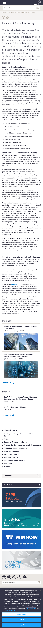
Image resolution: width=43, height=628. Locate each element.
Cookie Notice (9, 610)
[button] (3, 17)
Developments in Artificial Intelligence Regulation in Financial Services (18, 356)
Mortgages (8, 464)
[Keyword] (39, 583)
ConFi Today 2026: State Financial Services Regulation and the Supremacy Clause (20, 398)
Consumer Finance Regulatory (15, 442)
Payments (7, 467)
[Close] (40, 590)
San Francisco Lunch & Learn (15, 407)
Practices (12, 13)
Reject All (21, 619)
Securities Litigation (11, 451)
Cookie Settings (21, 614)
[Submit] (38, 8)
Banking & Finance (11, 457)
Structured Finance (11, 454)
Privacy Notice (31, 608)
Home (4, 13)
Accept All (21, 625)
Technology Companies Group (15, 448)
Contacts (8, 476)
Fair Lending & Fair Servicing (14, 461)
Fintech (6, 439)
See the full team (10, 485)
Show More (7, 383)
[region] (21, 608)
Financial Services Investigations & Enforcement (22, 445)
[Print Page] (7, 17)
